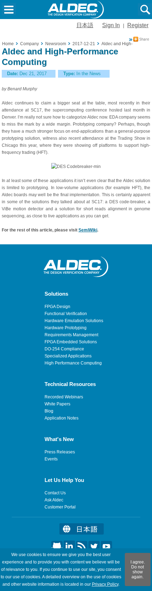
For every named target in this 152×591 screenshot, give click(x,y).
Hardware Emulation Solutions (74, 320)
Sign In (111, 25)
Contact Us (55, 492)
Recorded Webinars (64, 396)
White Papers (57, 404)
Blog (49, 411)
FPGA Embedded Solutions (71, 341)
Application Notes (61, 418)
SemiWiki (87, 230)
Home (8, 43)
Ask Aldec (54, 499)
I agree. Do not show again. (137, 569)
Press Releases (60, 452)
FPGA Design (57, 306)
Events (51, 459)
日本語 (84, 25)
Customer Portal (60, 507)
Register (137, 25)
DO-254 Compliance (64, 348)
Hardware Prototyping (66, 327)
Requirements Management (71, 334)
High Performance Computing (73, 363)
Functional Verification (66, 313)
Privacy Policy (105, 584)
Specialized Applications (68, 356)
